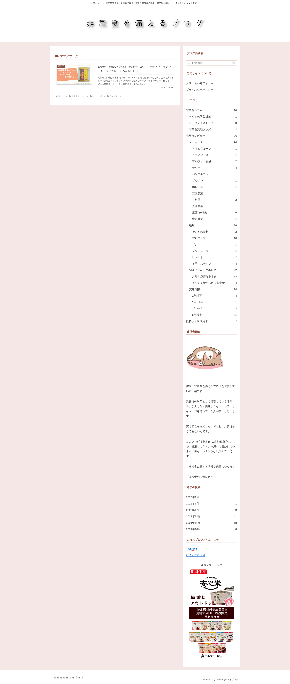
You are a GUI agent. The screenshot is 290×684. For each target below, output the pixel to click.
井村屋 (214, 199)
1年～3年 (214, 302)
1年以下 (214, 295)
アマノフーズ (214, 154)
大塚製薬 (214, 206)
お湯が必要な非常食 (214, 276)
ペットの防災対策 (213, 116)
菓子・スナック (214, 263)
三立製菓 (214, 193)
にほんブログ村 (195, 555)
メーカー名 (213, 142)
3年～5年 (214, 308)
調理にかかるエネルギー (213, 270)
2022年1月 (211, 510)
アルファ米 (214, 238)
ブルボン (214, 180)
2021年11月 (211, 522)
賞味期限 (213, 289)
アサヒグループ (214, 148)
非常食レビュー (211, 135)
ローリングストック (213, 122)
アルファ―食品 (214, 161)
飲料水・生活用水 (211, 321)
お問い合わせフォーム (199, 83)
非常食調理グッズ (213, 129)
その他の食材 (214, 231)
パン (214, 244)
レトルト (214, 257)
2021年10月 (211, 529)
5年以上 (214, 314)
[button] (233, 63)
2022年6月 (211, 503)
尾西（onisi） (214, 212)
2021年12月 (211, 516)
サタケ (214, 167)
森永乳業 (214, 218)
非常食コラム (211, 110)
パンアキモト (214, 174)
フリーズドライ (214, 250)
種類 (213, 225)
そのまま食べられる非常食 (214, 282)
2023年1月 (211, 497)
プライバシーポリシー (199, 89)
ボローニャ (214, 186)
